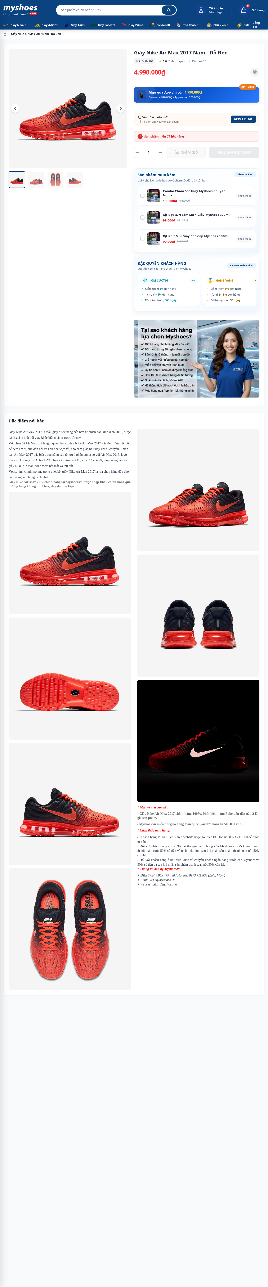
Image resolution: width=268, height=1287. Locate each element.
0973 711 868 (243, 119)
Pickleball (163, 25)
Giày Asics (77, 25)
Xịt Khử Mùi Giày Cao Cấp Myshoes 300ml (195, 236)
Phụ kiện (219, 25)
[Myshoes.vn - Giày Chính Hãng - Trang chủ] (20, 10)
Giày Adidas (49, 25)
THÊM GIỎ (189, 152)
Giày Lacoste (106, 25)
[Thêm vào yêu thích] (254, 72)
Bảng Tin (256, 25)
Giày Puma (135, 25)
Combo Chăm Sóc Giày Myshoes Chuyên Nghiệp (194, 193)
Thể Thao (189, 25)
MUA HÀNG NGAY (234, 152)
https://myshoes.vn (164, 884)
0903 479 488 (165, 875)
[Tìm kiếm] (169, 10)
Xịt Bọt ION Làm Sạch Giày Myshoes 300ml (196, 214)
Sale (242, 24)
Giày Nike (17, 25)
